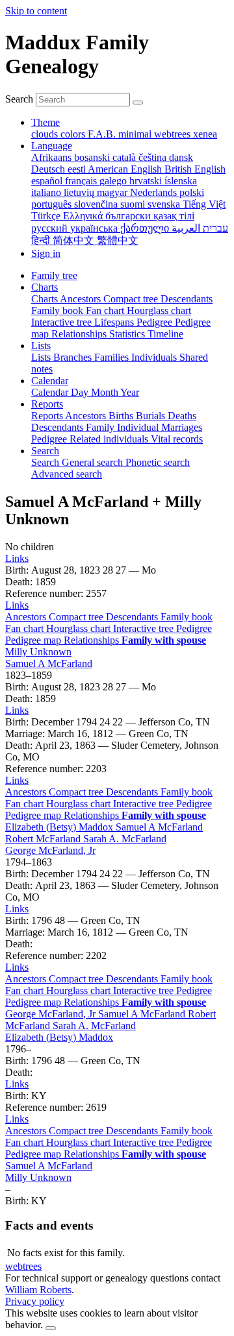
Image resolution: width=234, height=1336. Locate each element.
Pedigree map (34, 640)
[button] (17, 558)
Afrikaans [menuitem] (52, 157)
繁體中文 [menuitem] (117, 240)
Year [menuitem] (129, 392)
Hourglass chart (79, 628)
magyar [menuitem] (113, 192)
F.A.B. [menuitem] (103, 134)
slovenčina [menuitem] (97, 204)
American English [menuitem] (126, 169)
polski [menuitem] (191, 192)
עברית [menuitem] (214, 228)
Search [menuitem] (46, 462)
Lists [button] (41, 345)
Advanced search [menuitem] (66, 474)
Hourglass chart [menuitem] (159, 310)
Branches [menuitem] (73, 357)
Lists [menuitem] (42, 357)
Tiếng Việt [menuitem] (204, 204)
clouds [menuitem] (45, 134)
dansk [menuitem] (181, 157)
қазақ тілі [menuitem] (173, 215)
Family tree (54, 275)
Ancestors (27, 616)
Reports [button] (47, 403)
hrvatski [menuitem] (146, 180)
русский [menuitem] (50, 228)
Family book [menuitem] (58, 310)
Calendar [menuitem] (51, 392)
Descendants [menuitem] (187, 298)
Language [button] (51, 145)
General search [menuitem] (93, 462)
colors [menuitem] (74, 134)
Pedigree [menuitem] (155, 322)
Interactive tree (144, 628)
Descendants (133, 616)
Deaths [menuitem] (182, 415)
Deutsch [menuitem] (49, 169)
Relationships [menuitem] (80, 333)
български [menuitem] (129, 215)
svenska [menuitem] (165, 204)
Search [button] (45, 450)
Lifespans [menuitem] (115, 322)
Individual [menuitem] (139, 427)
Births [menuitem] (122, 415)
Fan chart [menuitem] (106, 310)
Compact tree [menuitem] (132, 298)
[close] (51, 1328)
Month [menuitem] (105, 392)
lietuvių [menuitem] (80, 192)
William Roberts (38, 1289)
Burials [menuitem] (152, 415)
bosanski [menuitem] (93, 157)
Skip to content (36, 10)
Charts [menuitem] (45, 298)
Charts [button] (44, 287)
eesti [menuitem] (78, 169)
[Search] (138, 102)
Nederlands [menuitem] (154, 192)
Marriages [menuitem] (181, 427)
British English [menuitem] (195, 169)
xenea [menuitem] (205, 134)
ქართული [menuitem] (146, 228)
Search (19, 98)
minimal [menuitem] (136, 134)
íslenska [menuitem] (180, 180)
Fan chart (25, 628)
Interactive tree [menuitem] (62, 322)
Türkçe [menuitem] (47, 215)
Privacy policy (34, 1301)
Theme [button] (45, 122)
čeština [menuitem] (153, 157)
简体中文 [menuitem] (75, 240)
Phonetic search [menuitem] (157, 462)
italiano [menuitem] (47, 192)
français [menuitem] (82, 180)
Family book (187, 616)
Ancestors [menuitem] (81, 298)
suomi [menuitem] (134, 204)
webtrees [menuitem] (173, 134)
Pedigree (194, 628)
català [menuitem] (125, 157)
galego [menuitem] (114, 180)
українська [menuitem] (95, 228)
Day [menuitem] (81, 392)
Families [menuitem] (112, 357)
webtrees (23, 1266)
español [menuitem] (48, 180)
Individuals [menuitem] (155, 357)
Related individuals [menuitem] (110, 438)
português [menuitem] (52, 204)
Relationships (93, 640)
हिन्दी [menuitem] (42, 240)
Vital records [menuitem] (177, 438)
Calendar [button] (49, 380)
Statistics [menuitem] (128, 333)
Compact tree (77, 616)
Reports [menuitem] (48, 415)
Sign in (45, 253)
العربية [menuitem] (186, 228)
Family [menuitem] (101, 427)
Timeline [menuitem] (165, 333)
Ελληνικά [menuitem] (84, 215)
